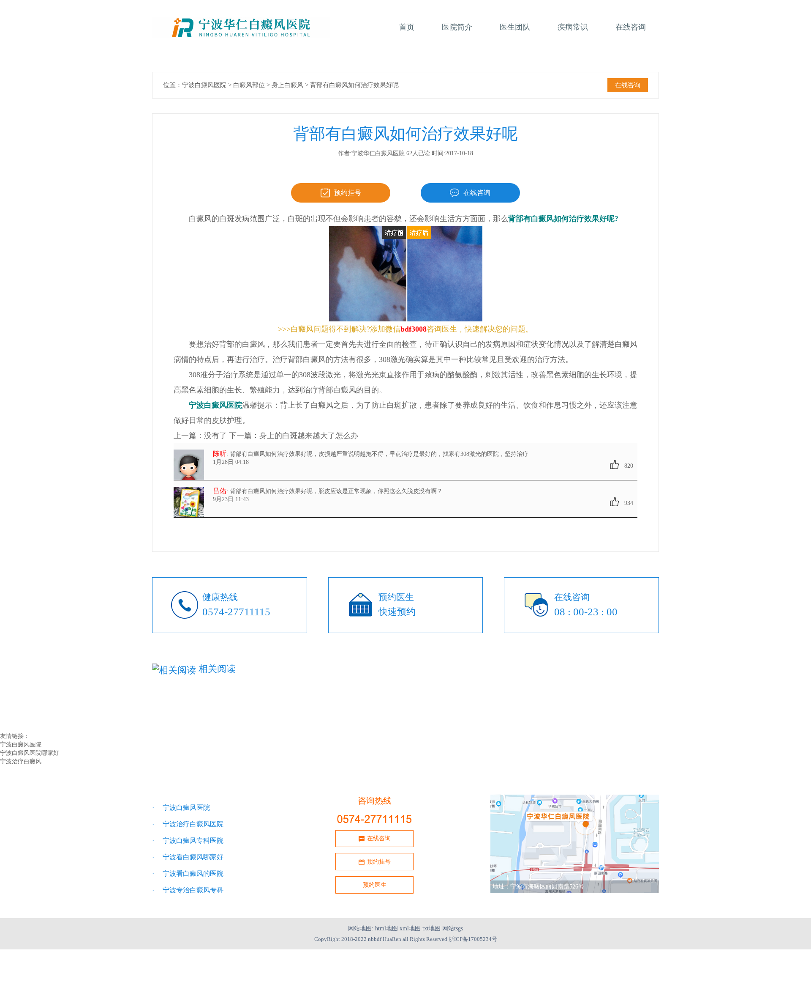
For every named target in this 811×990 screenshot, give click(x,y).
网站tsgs (452, 928)
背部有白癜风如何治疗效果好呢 (354, 85)
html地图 (386, 928)
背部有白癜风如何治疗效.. (190, 719)
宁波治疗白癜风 (20, 761)
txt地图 (431, 928)
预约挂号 (347, 192)
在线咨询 (627, 85)
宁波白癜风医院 (204, 85)
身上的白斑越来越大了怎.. (525, 710)
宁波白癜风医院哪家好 (29, 753)
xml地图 (410, 928)
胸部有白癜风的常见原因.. (525, 701)
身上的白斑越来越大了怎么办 (308, 435)
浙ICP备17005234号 (473, 939)
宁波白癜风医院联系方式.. (358, 710)
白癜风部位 (249, 85)
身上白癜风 (287, 85)
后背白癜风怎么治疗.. (351, 701)
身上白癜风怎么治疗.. (184, 701)
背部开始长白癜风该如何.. (190, 710)
